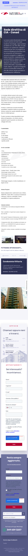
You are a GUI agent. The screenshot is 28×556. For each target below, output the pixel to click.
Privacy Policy (17, 551)
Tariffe (5, 543)
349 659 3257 (14, 529)
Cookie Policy (11, 551)
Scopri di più (23, 2)
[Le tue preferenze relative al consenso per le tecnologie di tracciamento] (26, 285)
